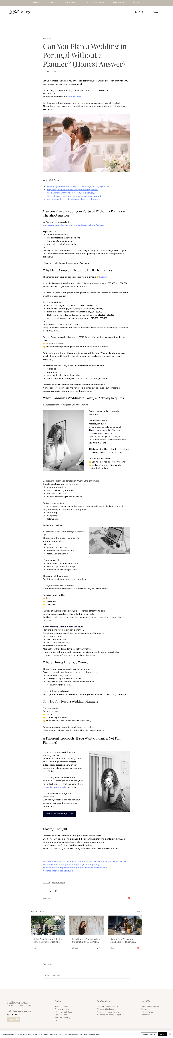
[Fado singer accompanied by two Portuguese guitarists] (48, 925)
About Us (145, 1001)
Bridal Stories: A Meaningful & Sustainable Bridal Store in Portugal (86, 940)
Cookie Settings (149, 1034)
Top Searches (103, 1001)
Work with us (146, 1009)
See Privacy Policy (95, 1034)
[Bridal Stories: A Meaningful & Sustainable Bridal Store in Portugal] (86, 925)
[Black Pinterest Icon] (142, 12)
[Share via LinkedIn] (50, 891)
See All (139, 911)
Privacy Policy (147, 1012)
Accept (162, 1034)
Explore (58, 1001)
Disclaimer (145, 1015)
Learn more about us (150, 1006)
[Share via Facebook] (44, 891)
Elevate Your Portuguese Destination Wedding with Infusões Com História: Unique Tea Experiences (122, 940)
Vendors (46, 883)
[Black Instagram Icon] (136, 12)
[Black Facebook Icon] (139, 12)
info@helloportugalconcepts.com (19, 1011)
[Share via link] (55, 891)
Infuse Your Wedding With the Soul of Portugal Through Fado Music (48, 940)
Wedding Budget (58, 883)
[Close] (170, 1034)
